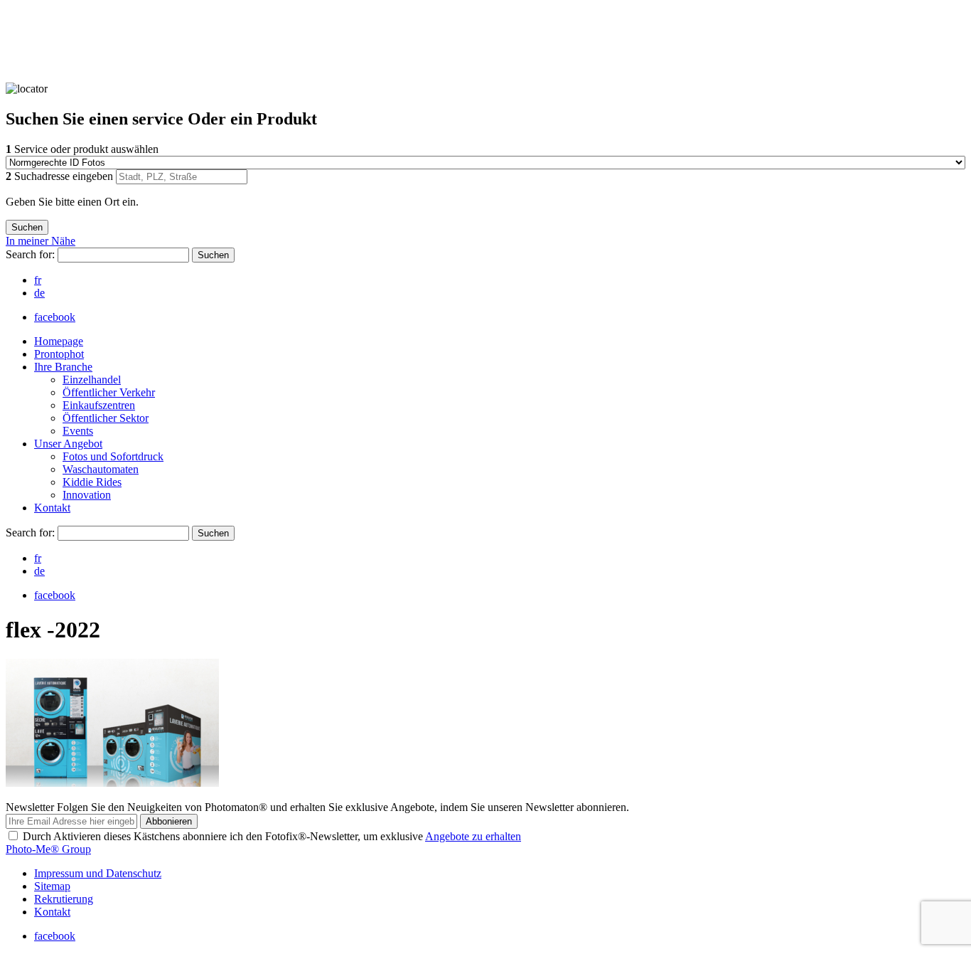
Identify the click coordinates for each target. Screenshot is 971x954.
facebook (54, 317)
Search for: (32, 254)
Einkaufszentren (99, 405)
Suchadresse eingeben (61, 176)
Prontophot (59, 354)
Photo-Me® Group (48, 849)
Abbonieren (169, 821)
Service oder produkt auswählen (82, 149)
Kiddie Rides (92, 482)
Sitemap (52, 886)
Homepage (58, 341)
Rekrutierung (63, 899)
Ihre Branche (63, 367)
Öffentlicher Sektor (106, 418)
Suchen (213, 255)
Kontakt (52, 508)
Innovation (87, 495)
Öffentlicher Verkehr (109, 392)
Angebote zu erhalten (473, 836)
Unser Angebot (68, 444)
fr (37, 280)
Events (78, 431)
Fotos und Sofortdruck (113, 456)
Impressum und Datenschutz (97, 873)
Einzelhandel (92, 379)
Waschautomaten (101, 469)
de (39, 293)
